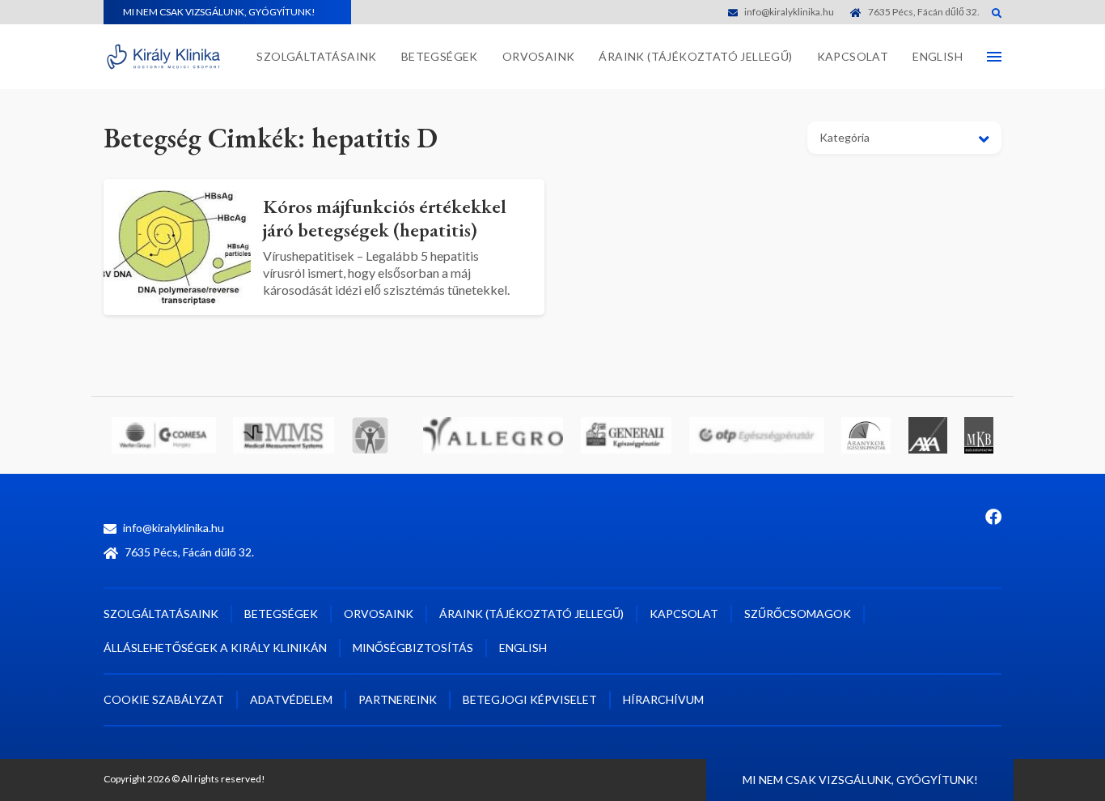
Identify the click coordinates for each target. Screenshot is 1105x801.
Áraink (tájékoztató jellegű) (695, 56)
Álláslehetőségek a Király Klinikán (215, 647)
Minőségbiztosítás (413, 647)
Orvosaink (538, 56)
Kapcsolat (853, 56)
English (937, 56)
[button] (904, 137)
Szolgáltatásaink (316, 56)
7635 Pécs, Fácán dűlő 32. (924, 12)
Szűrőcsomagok (797, 613)
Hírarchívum (663, 699)
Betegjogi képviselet (530, 699)
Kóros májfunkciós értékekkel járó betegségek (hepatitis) (384, 218)
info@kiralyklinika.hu (789, 12)
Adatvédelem (291, 699)
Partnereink (397, 699)
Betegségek (439, 56)
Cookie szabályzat (164, 699)
